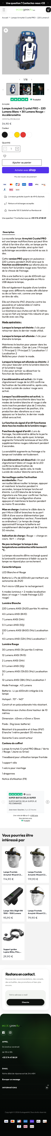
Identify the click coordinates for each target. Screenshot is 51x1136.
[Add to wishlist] (4, 156)
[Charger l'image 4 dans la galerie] (38, 89)
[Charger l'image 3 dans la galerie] (25, 89)
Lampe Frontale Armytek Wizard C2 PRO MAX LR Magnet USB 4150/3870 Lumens (12, 873)
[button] (3, 9)
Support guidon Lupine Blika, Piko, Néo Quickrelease (11, 950)
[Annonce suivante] (48, 3)
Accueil (5, 18)
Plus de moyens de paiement (25, 177)
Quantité (6, 143)
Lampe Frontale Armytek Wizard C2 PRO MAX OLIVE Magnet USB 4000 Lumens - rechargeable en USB (37, 873)
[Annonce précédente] (3, 3)
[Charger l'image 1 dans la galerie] (12, 89)
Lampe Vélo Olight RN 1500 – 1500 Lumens (13, 912)
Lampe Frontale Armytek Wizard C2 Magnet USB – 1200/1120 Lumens (36, 912)
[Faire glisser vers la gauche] (20, 80)
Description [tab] (8, 232)
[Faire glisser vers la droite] (32, 80)
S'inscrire (25, 1002)
